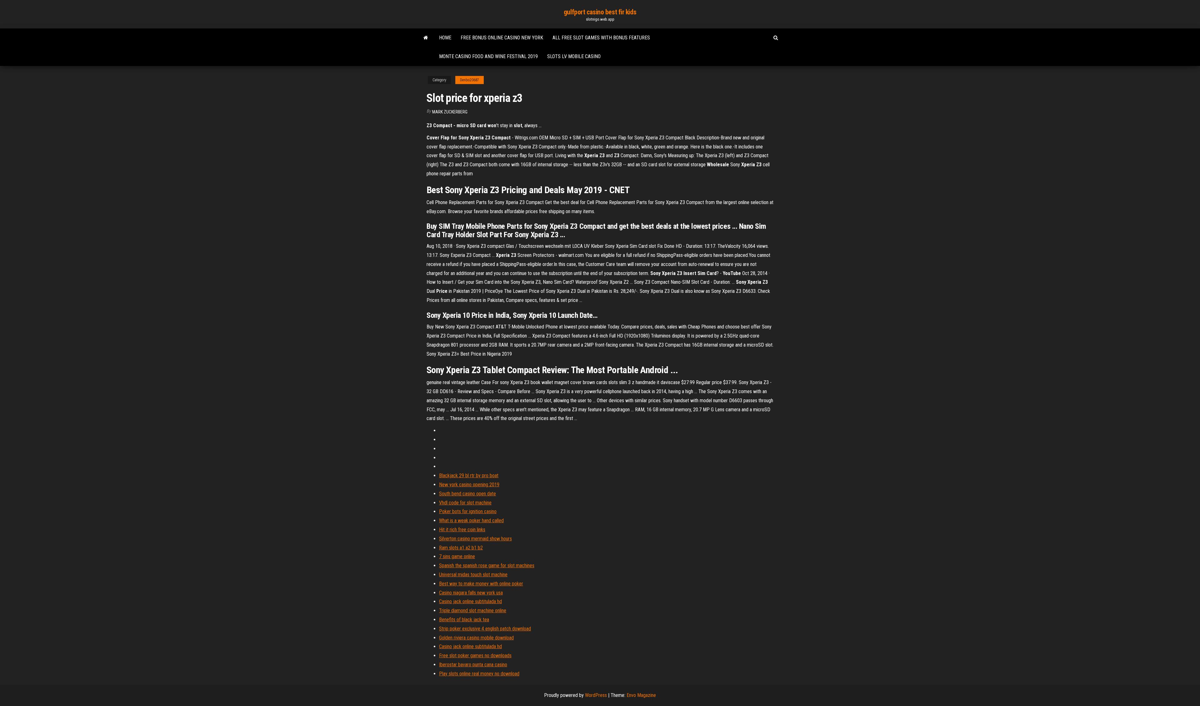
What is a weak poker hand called (471, 520)
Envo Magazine (641, 695)
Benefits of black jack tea (464, 620)
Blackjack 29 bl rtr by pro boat (468, 475)
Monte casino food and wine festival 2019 (488, 56)
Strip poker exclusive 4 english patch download (485, 629)
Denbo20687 (469, 80)
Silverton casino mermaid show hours (475, 539)
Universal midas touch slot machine (473, 575)
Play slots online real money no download (479, 674)
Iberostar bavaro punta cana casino (473, 665)
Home (445, 38)
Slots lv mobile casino (574, 56)
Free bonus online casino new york (502, 38)
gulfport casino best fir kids (600, 12)
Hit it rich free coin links (462, 530)
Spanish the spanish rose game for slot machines (486, 565)
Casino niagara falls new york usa (471, 593)
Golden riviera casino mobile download (476, 638)
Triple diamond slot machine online (472, 610)
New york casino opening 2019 (469, 485)
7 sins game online (457, 556)
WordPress (596, 695)
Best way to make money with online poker (481, 584)
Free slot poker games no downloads (475, 655)
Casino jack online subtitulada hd (470, 601)
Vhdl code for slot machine (465, 503)
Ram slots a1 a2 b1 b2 (461, 548)
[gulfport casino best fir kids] (425, 37)
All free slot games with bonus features (601, 38)
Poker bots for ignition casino (468, 511)
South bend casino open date (467, 494)
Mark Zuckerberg (450, 111)
